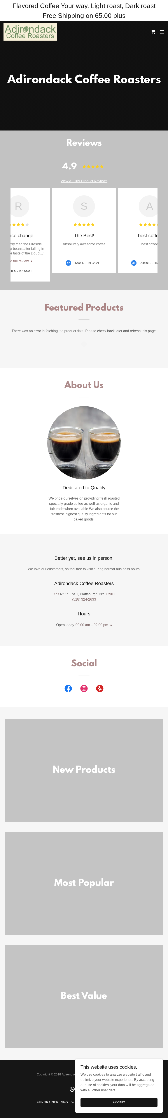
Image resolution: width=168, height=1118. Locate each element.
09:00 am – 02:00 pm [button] (91, 625)
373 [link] (56, 594)
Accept (119, 1102)
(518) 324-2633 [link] (84, 599)
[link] (30, 32)
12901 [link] (110, 594)
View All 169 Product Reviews (84, 181)
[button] (162, 31)
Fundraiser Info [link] (52, 1102)
